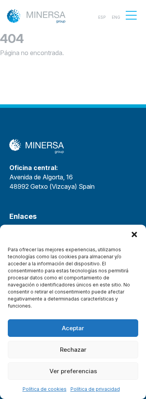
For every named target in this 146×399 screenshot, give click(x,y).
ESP (102, 17)
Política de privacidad (95, 389)
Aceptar (73, 328)
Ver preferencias (73, 371)
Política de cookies (45, 389)
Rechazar (73, 349)
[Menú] (131, 15)
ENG (116, 17)
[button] (134, 234)
